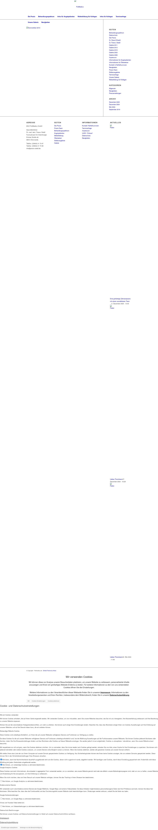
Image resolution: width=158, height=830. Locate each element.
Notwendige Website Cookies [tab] (10, 731)
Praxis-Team (113, 70)
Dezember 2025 (114, 102)
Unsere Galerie (114, 77)
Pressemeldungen (115, 93)
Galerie (56, 143)
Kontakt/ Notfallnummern (90, 126)
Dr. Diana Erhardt (115, 40)
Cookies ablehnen (53, 701)
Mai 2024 (112, 107)
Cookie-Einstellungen (38, 701)
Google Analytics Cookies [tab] (8, 767)
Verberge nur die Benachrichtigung (31, 827)
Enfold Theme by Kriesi (49, 670)
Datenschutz (113, 35)
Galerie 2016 (113, 50)
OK (28, 701)
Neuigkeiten (113, 67)
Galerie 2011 (113, 45)
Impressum (113, 57)
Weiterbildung (58, 135)
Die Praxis (112, 38)
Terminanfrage (114, 75)
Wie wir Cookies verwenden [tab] (9, 715)
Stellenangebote (114, 72)
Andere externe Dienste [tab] (8, 785)
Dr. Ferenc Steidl (114, 43)
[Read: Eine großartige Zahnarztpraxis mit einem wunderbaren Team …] (112, 127)
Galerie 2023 (113, 52)
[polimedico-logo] (79, 7)
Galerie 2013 (113, 47)
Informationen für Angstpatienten (120, 60)
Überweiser (58, 138)
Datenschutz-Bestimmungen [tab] (9, 810)
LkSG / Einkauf (87, 133)
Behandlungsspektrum (116, 33)
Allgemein (112, 88)
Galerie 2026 (113, 55)
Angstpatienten (59, 133)
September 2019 (114, 109)
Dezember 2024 (114, 104)
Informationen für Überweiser (118, 62)
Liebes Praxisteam (116, 479)
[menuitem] (31, 16)
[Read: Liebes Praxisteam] (112, 308)
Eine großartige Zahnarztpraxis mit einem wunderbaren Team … (120, 301)
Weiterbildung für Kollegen (118, 80)
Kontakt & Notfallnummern (118, 65)
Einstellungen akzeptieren (9, 827)
